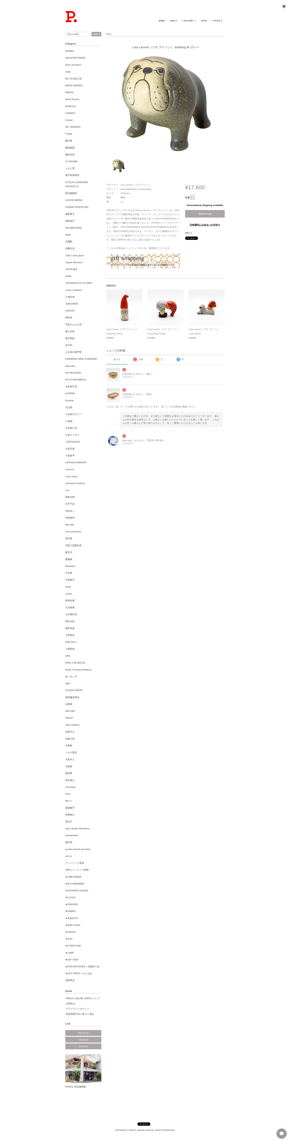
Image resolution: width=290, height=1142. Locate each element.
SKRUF (69, 718)
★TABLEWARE (73, 876)
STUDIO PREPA (73, 690)
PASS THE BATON (75, 662)
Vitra (67, 794)
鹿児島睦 (70, 338)
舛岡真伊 (70, 517)
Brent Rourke (72, 99)
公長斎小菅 (71, 428)
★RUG (69, 939)
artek (68, 71)
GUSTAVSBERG (74, 200)
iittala (68, 234)
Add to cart (205, 213)
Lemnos (69, 469)
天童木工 (70, 759)
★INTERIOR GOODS (76, 890)
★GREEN (70, 932)
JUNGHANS (71, 303)
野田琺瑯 (70, 600)
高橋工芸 (70, 738)
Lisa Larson (71, 476)
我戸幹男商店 (72, 175)
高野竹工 (70, 731)
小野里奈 (70, 635)
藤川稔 (68, 140)
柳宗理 (68, 842)
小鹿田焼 (70, 649)
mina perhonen (73, 531)
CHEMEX (70, 113)
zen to (68, 856)
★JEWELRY (71, 918)
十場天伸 (70, 297)
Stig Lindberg (72, 724)
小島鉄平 (70, 455)
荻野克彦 (70, 628)
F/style (68, 133)
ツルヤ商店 (71, 752)
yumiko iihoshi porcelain (78, 849)
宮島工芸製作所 (73, 545)
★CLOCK (70, 897)
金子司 (68, 345)
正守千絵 (70, 504)
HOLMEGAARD (73, 227)
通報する (188, 233)
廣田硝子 (70, 221)
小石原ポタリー (73, 414)
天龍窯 (68, 766)
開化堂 (68, 317)
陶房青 (68, 773)
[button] (189, 19)
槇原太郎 (70, 497)
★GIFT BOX (72, 959)
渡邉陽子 (70, 807)
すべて (116, 359)
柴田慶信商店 (72, 697)
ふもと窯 (70, 168)
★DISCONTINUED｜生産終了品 (82, 966)
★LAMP (69, 952)
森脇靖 (68, 559)
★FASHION (71, 904)
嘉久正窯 (70, 331)
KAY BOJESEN (73, 372)
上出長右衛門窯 (73, 352)
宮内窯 (68, 538)
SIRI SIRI (70, 711)
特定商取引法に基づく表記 (80, 1014)
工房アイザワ (72, 435)
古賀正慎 (70, 448)
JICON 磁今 (71, 269)
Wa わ (68, 800)
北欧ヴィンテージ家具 (77, 869)
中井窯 (68, 573)
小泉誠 (68, 421)
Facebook (83, 1046)
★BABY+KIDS (72, 925)
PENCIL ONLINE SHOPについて (83, 998)
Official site (83, 1033)
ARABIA (69, 51)
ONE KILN (70, 642)
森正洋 (68, 552)
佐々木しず (71, 676)
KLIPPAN (70, 393)
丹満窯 (68, 745)
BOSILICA (70, 106)
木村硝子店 (71, 386)
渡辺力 (68, 821)
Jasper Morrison (74, 262)
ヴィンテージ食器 (74, 863)
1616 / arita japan (74, 255)
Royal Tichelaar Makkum (78, 669)
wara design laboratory (77, 828)
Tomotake (70, 787)
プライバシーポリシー (77, 1008)
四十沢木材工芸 (73, 78)
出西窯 (68, 704)
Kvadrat (69, 400)
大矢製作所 (71, 614)
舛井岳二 (70, 511)
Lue (67, 490)
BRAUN (69, 92)
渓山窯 (68, 407)
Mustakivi (70, 566)
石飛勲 (68, 241)
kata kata (70, 366)
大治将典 (70, 607)
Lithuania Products (75, 483)
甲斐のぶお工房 (73, 324)
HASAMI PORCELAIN (76, 207)
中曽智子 (70, 579)
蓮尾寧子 (70, 214)
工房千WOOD (72, 442)
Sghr (67, 683)
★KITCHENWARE (74, 883)
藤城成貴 (70, 147)
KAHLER (70, 310)
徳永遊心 (70, 780)
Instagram (83, 1039)
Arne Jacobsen (73, 64)
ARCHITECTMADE (75, 57)
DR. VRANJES (73, 127)
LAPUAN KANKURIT (76, 462)
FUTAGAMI (71, 161)
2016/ (68, 586)
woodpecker (71, 835)
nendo (68, 593)
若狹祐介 (70, 814)
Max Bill (69, 524)
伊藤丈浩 (70, 248)
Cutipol (69, 120)
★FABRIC (70, 911)
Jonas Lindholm (73, 290)
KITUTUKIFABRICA (75, 379)
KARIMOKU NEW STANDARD (81, 359)
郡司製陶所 (71, 193)
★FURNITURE (73, 945)
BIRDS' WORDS (73, 85)
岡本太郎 (70, 621)
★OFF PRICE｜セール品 (78, 973)
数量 (187, 197)
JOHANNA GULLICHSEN (78, 283)
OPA (67, 656)
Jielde (68, 276)
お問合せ (70, 1003)
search (96, 34)
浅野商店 (70, 980)
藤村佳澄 (70, 154)
